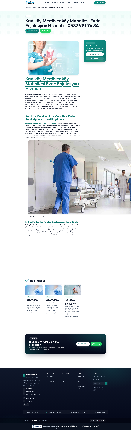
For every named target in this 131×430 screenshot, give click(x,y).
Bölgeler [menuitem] (62, 2)
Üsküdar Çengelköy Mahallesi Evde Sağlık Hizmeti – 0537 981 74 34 (53, 301)
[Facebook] (24, 404)
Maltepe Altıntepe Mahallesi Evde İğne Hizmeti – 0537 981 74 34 (34, 301)
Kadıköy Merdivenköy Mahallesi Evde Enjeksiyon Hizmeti (52, 83)
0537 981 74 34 (95, 54)
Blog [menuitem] (69, 2)
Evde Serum (50, 376)
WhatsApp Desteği (30, 391)
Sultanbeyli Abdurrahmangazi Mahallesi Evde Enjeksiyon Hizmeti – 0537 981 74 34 (71, 302)
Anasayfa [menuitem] (46, 2)
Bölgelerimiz (34, 7)
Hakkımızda (81, 376)
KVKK (79, 388)
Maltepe (64, 381)
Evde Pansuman (51, 381)
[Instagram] (27, 404)
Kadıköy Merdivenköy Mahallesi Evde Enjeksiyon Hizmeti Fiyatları (52, 222)
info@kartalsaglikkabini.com (33, 394)
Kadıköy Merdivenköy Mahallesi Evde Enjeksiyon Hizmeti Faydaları (50, 118)
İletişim (79, 383)
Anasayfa (27, 7)
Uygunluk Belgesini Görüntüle (91, 426)
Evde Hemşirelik (51, 379)
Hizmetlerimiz (81, 379)
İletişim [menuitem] (82, 2)
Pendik (64, 379)
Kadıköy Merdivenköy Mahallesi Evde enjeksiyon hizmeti (41, 123)
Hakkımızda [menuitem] (75, 2)
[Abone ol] (106, 383)
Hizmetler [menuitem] (54, 2)
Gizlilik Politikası (82, 386)
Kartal (63, 376)
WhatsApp (94, 58)
